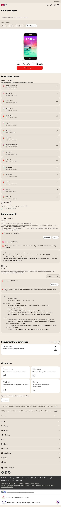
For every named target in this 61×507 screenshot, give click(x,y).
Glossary (4, 462)
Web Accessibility (5, 480)
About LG (4, 448)
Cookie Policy (43, 478)
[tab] (7, 18)
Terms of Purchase (17, 480)
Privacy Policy (34, 478)
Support (4, 457)
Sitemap (12, 478)
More (55, 406)
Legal (50, 478)
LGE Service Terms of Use (23, 478)
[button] (47, 5)
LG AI (3, 439)
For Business (56, 1)
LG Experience (6, 453)
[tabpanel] (30, 189)
